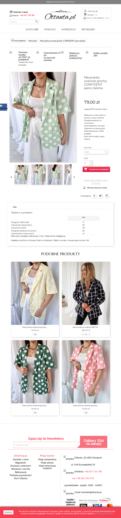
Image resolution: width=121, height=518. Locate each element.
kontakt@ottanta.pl (92, 492)
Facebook (39, 430)
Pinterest (106, 195)
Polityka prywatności (21, 475)
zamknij (8, 512)
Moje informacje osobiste (47, 467)
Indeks (86, 109)
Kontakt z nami (21, 12)
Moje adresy (47, 462)
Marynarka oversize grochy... (35, 327)
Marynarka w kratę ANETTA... (86, 327)
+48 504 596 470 (85, 478)
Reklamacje (20, 472)
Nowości (50, 29)
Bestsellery (88, 29)
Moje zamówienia (47, 459)
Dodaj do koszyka (96, 169)
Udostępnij (94, 195)
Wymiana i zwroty (20, 468)
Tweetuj (100, 195)
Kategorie (32, 29)
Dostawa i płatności (20, 465)
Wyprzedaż (69, 29)
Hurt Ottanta (20, 478)
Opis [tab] (15, 206)
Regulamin (20, 462)
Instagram (82, 430)
